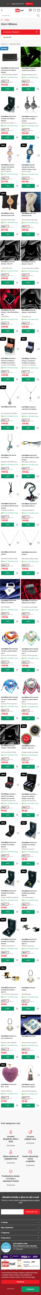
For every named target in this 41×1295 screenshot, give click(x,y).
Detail (7, 89)
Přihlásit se (32, 1212)
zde (33, 1277)
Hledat (38, 15)
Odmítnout (10, 1289)
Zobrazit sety (29, 3)
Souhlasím (30, 1289)
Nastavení (20, 1282)
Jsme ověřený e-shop (20, 1243)
